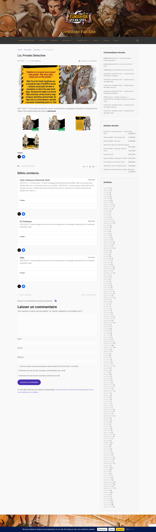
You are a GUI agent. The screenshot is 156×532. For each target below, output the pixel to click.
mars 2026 (107, 198)
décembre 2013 (108, 482)
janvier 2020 (107, 339)
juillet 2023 (107, 252)
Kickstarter (37, 50)
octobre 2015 (107, 438)
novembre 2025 (108, 206)
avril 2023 (107, 258)
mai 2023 (106, 256)
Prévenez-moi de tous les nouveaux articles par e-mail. (39, 376)
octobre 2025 (107, 209)
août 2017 (107, 393)
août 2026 (107, 188)
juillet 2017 (107, 395)
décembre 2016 (108, 409)
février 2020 (107, 337)
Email (20, 348)
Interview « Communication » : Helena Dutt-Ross (118, 132)
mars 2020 (107, 335)
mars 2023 (107, 260)
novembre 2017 (108, 387)
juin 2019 (106, 353)
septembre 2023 (108, 248)
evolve (64, 526)
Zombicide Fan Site (78, 31)
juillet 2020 (107, 327)
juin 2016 (106, 422)
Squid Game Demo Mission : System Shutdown (119, 169)
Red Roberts (114, 93)
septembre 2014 (108, 463)
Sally (111, 81)
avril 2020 (107, 333)
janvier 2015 (107, 455)
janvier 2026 (107, 202)
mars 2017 (107, 403)
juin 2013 (106, 494)
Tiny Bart (113, 87)
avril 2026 (107, 196)
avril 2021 (107, 308)
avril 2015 (107, 449)
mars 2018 (107, 378)
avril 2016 (107, 426)
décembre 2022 (108, 267)
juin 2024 (106, 229)
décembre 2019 (108, 341)
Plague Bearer (108, 154)
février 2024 (107, 238)
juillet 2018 (107, 370)
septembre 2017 (108, 391)
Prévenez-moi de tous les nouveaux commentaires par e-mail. (42, 371)
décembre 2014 (108, 457)
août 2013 (107, 490)
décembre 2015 (108, 434)
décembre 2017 (108, 384)
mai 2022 (106, 281)
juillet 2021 (107, 302)
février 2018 (107, 380)
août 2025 (107, 211)
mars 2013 (107, 500)
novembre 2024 (108, 221)
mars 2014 (107, 476)
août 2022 (107, 275)
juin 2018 (106, 372)
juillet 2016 (107, 420)
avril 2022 (107, 283)
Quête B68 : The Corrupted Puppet (115, 166)
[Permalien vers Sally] (57, 268)
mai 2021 (106, 306)
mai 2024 (106, 231)
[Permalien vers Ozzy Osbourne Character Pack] (57, 196)
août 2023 (107, 250)
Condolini (113, 107)
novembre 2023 (108, 244)
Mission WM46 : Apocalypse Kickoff (115, 158)
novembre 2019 (108, 343)
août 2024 (107, 225)
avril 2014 (107, 474)
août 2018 (107, 368)
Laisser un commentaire (89, 61)
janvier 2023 (107, 264)
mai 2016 (106, 424)
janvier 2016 (107, 432)
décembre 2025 (108, 204)
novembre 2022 (108, 269)
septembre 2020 (108, 322)
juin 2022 (106, 279)
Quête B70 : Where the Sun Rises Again (116, 145)
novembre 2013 (108, 484)
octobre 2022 (107, 271)
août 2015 (107, 440)
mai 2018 (106, 374)
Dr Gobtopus (114, 76)
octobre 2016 (107, 413)
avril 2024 (107, 233)
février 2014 (107, 478)
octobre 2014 (107, 461)
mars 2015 (107, 451)
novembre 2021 (108, 293)
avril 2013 (107, 498)
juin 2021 (106, 304)
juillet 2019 (107, 351)
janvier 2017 (107, 407)
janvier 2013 (107, 505)
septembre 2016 (108, 416)
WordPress (90, 526)
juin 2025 (106, 213)
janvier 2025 (107, 219)
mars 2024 (107, 235)
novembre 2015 (108, 436)
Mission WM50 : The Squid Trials (114, 137)
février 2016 (107, 430)
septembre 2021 (108, 298)
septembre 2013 (108, 488)
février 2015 (107, 453)
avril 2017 (107, 401)
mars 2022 (107, 285)
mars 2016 (107, 428)
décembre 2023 (108, 242)
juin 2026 (106, 192)
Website (21, 357)
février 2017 (107, 405)
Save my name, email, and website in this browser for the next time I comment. (49, 366)
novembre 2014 (108, 459)
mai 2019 (106, 356)
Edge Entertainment (78, 520)
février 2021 (107, 312)
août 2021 (107, 300)
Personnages (27, 50)
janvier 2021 (107, 314)
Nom (20, 339)
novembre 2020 (108, 318)
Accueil (20, 50)
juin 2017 (106, 397)
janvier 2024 (107, 240)
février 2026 (107, 200)
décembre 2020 (108, 316)
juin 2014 (106, 469)
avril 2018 (107, 376)
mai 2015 (106, 447)
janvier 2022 (107, 289)
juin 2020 (106, 329)
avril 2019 (107, 358)
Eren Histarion (36, 61)
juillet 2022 (107, 277)
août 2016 (107, 418)
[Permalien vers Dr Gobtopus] (57, 232)
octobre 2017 (107, 389)
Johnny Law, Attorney (88, 295)
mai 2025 (106, 215)
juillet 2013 (107, 492)
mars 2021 (107, 310)
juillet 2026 (107, 190)
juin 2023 (106, 254)
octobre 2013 (107, 486)
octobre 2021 (107, 296)
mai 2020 (106, 331)
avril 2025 (107, 217)
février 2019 (107, 362)
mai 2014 (106, 471)
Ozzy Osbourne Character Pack (122, 70)
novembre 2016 (108, 411)
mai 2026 (106, 194)
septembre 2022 (108, 273)
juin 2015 (106, 445)
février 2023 (107, 262)
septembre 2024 (108, 223)
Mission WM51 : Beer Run (112, 141)
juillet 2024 (107, 227)
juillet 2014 (107, 467)
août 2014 (107, 465)
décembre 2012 (108, 507)
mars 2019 (107, 360)
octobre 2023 (107, 246)
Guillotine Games (27, 522)
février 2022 (107, 287)
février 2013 (107, 503)
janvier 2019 (107, 364)
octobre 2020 (107, 320)
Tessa (112, 113)
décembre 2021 (108, 291)
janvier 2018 (107, 382)
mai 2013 (106, 496)
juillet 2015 (107, 442)
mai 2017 (106, 399)
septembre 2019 (108, 347)
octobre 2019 (107, 345)
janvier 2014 (107, 480)
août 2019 (107, 349)
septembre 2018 (108, 366)
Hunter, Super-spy (25, 295)
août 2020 (107, 325)
